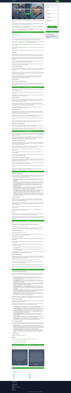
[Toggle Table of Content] (19, 34)
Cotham (23, 342)
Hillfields (29, 378)
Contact (57, 1)
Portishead (13, 342)
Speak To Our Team (28, 269)
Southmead (16, 342)
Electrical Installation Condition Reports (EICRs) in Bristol (19, 42)
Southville (29, 373)
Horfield (25, 342)
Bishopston (19, 342)
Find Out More (28, 220)
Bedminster (29, 374)
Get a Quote (27, 13)
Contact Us (28, 171)
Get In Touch (52, 31)
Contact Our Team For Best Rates (28, 87)
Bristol (13, 378)
